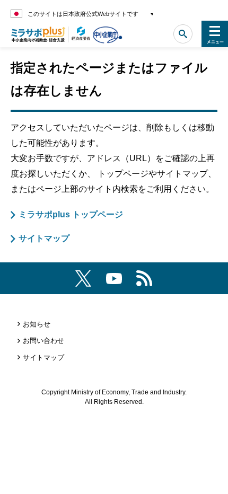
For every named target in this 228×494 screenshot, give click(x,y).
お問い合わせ (43, 341)
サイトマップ (44, 238)
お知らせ (36, 324)
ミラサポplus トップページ (71, 214)
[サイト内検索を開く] (183, 34)
